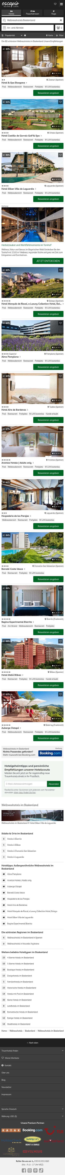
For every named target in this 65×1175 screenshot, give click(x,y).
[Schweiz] (53, 1141)
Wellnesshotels (16, 1031)
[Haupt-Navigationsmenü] (61, 4)
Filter (61, 35)
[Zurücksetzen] (60, 20)
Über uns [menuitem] (5, 1072)
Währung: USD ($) (9, 1116)
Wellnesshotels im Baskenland (50, 1031)
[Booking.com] (32, 1130)
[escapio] (11, 4)
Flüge (53, 14)
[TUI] (53, 1130)
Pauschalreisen (32, 14)
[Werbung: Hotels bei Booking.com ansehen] (50, 753)
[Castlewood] (11, 1151)
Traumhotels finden (10, 1051)
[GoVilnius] (32, 1151)
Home (4, 1031)
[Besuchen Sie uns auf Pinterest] (35, 1170)
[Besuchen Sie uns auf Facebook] (24, 1170)
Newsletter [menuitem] (6, 1087)
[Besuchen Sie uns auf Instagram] (30, 1170)
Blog (3, 1080)
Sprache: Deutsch (9, 1109)
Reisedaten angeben (48, 93)
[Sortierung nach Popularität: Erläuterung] (25, 35)
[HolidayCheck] (11, 1141)
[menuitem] (32, 1058)
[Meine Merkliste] (55, 4)
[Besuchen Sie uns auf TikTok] (41, 1170)
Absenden (54, 784)
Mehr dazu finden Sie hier (25, 792)
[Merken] (60, 49)
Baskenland (30, 1031)
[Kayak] (11, 1130)
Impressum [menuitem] (6, 1094)
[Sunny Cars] (32, 1140)
